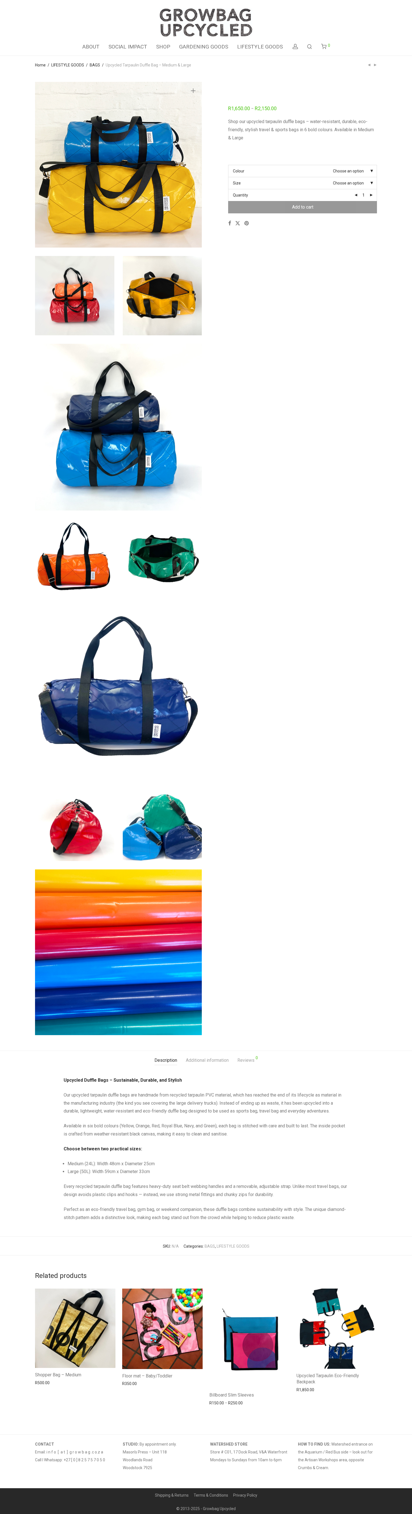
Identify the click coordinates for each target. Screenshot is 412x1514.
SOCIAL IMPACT (127, 46)
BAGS (95, 65)
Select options (46, 1383)
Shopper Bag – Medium (58, 1374)
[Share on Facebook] (229, 223)
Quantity (240, 195)
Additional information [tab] (207, 1060)
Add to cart (302, 207)
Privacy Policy (245, 1495)
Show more (71, 1383)
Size (237, 183)
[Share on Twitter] (237, 223)
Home (40, 65)
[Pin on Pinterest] (246, 223)
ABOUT (90, 46)
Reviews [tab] (247, 1059)
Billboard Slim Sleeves (231, 1395)
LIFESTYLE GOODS (260, 46)
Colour (238, 171)
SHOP (163, 46)
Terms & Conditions (211, 1495)
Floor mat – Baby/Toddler (147, 1376)
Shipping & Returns (172, 1495)
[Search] (309, 46)
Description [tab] (165, 1060)
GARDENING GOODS (203, 46)
